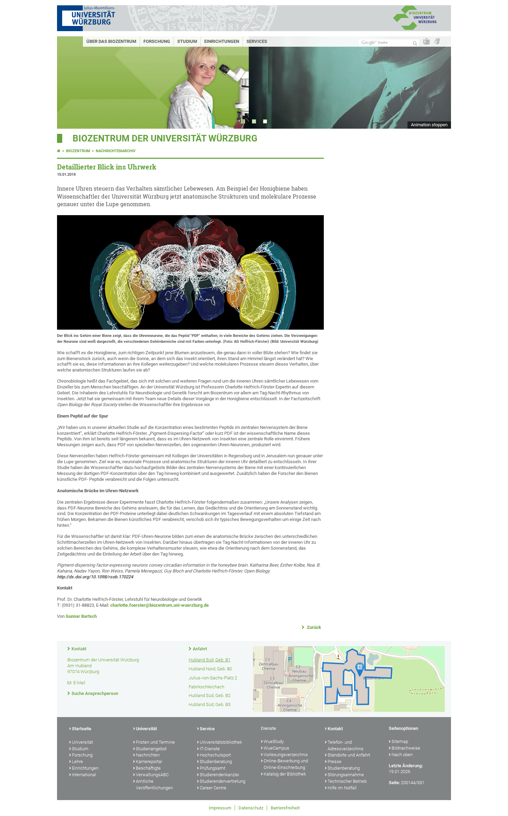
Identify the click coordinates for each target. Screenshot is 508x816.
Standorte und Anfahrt (349, 755)
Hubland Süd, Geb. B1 (210, 659)
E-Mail (79, 682)
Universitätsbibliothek (221, 742)
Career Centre (213, 787)
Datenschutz (250, 807)
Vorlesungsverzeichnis (286, 754)
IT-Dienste (210, 748)
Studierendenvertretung (222, 781)
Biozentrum (78, 151)
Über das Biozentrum (111, 41)
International (84, 774)
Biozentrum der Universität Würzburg (165, 138)
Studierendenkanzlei (219, 774)
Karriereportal (149, 761)
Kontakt (79, 649)
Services (256, 41)
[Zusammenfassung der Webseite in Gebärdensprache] (437, 41)
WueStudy (274, 741)
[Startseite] (58, 151)
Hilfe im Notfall (342, 787)
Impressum (220, 807)
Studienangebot (151, 748)
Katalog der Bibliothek (285, 774)
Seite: (394, 782)
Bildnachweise (406, 748)
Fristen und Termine (155, 742)
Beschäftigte (148, 768)
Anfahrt (200, 649)
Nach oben (402, 754)
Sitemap (400, 741)
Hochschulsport (215, 755)
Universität (82, 742)
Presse (334, 761)
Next (439, 82)
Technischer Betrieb (347, 781)
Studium (187, 41)
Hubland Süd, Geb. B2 (210, 695)
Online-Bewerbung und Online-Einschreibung (286, 764)
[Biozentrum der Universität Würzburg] (414, 29)
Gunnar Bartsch (81, 616)
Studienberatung (216, 761)
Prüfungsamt (212, 768)
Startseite (81, 728)
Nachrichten (148, 755)
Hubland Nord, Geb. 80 (210, 668)
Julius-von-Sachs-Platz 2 (213, 677)
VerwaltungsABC (152, 774)
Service (207, 728)
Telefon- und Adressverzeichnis (346, 745)
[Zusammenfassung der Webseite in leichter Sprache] (426, 41)
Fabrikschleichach (206, 686)
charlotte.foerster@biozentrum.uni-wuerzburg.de (159, 605)
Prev (69, 82)
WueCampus (276, 748)
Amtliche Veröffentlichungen (154, 784)
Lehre (77, 761)
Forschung (156, 41)
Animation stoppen (429, 124)
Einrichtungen (221, 41)
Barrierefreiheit (285, 807)
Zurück (313, 627)
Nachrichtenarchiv (115, 151)
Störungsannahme (346, 774)
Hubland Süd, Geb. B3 (210, 704)
